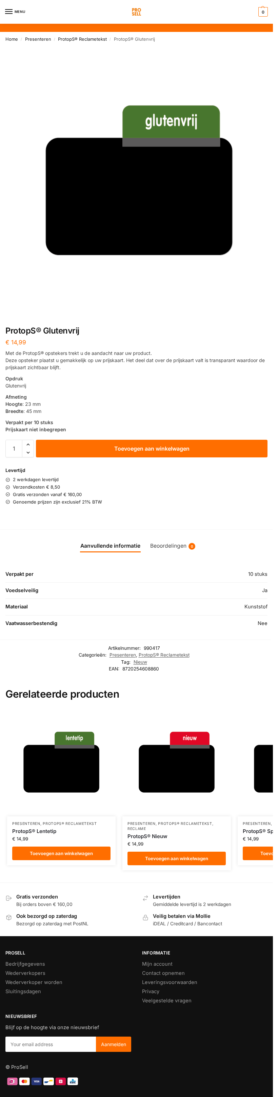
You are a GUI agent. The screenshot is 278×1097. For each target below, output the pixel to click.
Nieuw (140, 662)
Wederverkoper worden (33, 982)
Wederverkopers (25, 973)
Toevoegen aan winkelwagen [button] (61, 853)
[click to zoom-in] (139, 180)
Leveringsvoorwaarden (169, 982)
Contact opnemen (163, 973)
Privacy (150, 991)
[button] (262, 12)
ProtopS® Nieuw (147, 836)
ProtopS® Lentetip (34, 831)
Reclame (136, 829)
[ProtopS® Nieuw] (176, 762)
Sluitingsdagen (23, 991)
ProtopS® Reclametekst (82, 39)
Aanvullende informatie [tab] (110, 546)
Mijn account (157, 964)
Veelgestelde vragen (167, 1001)
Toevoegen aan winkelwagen (152, 448)
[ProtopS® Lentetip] (61, 762)
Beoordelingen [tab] (171, 546)
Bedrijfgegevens (25, 964)
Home (11, 39)
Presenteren (38, 39)
